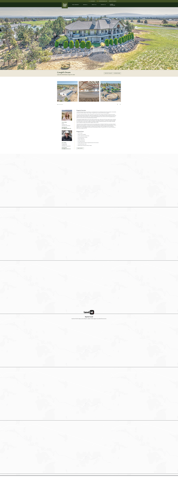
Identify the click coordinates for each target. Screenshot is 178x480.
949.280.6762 (64, 127)
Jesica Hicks (64, 122)
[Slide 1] (57, 104)
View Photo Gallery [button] (108, 73)
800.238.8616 (93, 1)
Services (85, 4)
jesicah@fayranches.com (66, 128)
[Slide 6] (60, 104)
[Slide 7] (61, 104)
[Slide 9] (62, 104)
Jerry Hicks (64, 142)
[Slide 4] (59, 104)
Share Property (80, 148)
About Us (94, 4)
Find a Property (75, 4)
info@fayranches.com (103, 1)
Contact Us (103, 4)
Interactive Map (117, 73)
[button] (67, 91)
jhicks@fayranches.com (66, 148)
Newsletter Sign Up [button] (112, 1)
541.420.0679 (64, 147)
